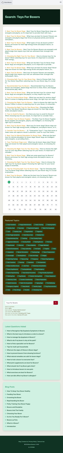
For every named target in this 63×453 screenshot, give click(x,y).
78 (35, 209)
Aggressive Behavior (12, 241)
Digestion (39, 231)
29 (26, 191)
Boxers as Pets (12, 420)
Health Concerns (11, 283)
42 (30, 195)
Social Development (12, 248)
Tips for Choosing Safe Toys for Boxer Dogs (22, 169)
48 (56, 195)
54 (30, 200)
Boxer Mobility (32, 245)
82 (55, 209)
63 (17, 205)
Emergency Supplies (12, 286)
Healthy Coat (17, 231)
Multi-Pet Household (48, 228)
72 (56, 205)
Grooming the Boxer (14, 397)
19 (34, 186)
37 (9, 195)
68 (39, 205)
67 (34, 205)
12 (56, 182)
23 (52, 186)
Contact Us (25, 441)
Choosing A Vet (38, 289)
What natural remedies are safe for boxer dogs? (24, 356)
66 (30, 205)
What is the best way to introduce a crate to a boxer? (25, 334)
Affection (20, 245)
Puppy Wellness (44, 245)
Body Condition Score (13, 265)
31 (34, 191)
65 (26, 205)
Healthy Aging (37, 286)
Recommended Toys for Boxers (18, 86)
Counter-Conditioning (26, 279)
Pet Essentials (41, 262)
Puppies (47, 248)
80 (45, 209)
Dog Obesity (22, 276)
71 (51, 205)
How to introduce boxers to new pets (20, 369)
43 (35, 195)
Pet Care (49, 241)
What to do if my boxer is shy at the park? (21, 340)
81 (50, 209)
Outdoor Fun (40, 235)
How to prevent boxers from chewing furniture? (24, 353)
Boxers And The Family (15, 410)
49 (9, 200)
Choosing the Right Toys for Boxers (19, 102)
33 (43, 191)
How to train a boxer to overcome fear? (20, 359)
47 (52, 195)
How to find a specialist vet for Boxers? (21, 343)
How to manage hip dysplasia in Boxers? (21, 337)
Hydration (31, 262)
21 (43, 186)
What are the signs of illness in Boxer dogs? (22, 350)
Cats (8, 289)
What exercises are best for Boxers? (20, 372)
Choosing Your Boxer (14, 413)
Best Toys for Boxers (14, 49)
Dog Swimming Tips (12, 238)
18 (30, 186)
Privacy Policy (33, 441)
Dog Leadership (26, 248)
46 (47, 195)
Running (22, 262)
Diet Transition (11, 262)
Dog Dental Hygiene (33, 228)
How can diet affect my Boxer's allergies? (21, 376)
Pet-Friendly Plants (36, 238)
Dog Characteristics (51, 286)
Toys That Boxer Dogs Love (17, 142)
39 (17, 195)
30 (30, 191)
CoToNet (32, 447)
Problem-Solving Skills (36, 276)
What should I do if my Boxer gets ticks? (21, 366)
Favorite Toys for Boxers (16, 130)
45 (43, 195)
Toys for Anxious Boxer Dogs (17, 97)
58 (47, 200)
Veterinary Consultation (39, 265)
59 (52, 200)
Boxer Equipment (50, 276)
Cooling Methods (26, 269)
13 (9, 186)
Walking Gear (11, 276)
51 (17, 200)
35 (52, 191)
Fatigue (44, 255)
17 (26, 186)
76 (25, 209)
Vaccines (21, 228)
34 (47, 191)
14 (13, 186)
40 (22, 195)
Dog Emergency (40, 269)
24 (56, 186)
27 (17, 191)
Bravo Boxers (31, 444)
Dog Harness (10, 245)
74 (14, 209)
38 (13, 195)
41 (26, 195)
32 (39, 191)
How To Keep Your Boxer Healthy (18, 391)
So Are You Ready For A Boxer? (18, 417)
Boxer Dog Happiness (48, 259)
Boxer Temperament (49, 252)
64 (22, 205)
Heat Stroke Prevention (29, 272)
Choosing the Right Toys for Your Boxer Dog (22, 107)
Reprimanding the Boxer (15, 401)
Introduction (11, 426)
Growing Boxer (22, 255)
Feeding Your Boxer (14, 394)
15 (17, 186)
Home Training (39, 224)
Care (8, 231)
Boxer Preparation (41, 279)
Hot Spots (37, 248)
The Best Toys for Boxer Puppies (19, 119)
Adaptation (10, 252)
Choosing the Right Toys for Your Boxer (21, 56)
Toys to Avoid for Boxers (16, 114)
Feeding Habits (51, 224)
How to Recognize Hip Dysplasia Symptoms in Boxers (26, 331)
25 (9, 191)
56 (39, 200)
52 (22, 200)
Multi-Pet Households (26, 283)
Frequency (35, 259)
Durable (27, 289)
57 (43, 200)
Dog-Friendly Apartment (46, 272)
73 (9, 209)
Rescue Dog (25, 259)
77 (30, 209)
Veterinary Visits (11, 279)
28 (22, 191)
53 (26, 200)
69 (43, 205)
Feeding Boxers (39, 241)
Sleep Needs (26, 286)
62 (13, 205)
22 (47, 186)
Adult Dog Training (12, 259)
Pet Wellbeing (51, 283)
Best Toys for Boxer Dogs (16, 31)
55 (35, 200)
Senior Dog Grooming (13, 272)
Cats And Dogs (34, 255)
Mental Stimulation (23, 252)
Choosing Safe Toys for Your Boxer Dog (21, 79)
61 (9, 205)
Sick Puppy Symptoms (13, 235)
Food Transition (11, 224)
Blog (20, 441)
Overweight (10, 255)
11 (51, 182)
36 (56, 191)
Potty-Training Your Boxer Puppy (18, 404)
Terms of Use (41, 441)
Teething (24, 238)
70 (47, 205)
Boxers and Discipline (14, 407)
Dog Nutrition (29, 231)
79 (40, 209)
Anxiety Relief (26, 241)
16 (22, 186)
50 (13, 200)
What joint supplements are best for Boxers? (23, 363)
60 (56, 200)
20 (39, 186)
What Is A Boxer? (13, 423)
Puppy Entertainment (25, 224)
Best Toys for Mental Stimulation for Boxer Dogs (24, 135)
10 (47, 182)
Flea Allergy (17, 289)
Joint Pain (26, 265)
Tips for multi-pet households (17, 347)
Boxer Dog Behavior (12, 269)
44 (39, 195)
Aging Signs (40, 283)
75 (20, 209)
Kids (54, 248)
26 (13, 191)
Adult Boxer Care (28, 235)
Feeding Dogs (35, 252)
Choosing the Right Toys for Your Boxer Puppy (23, 162)
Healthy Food (11, 228)
